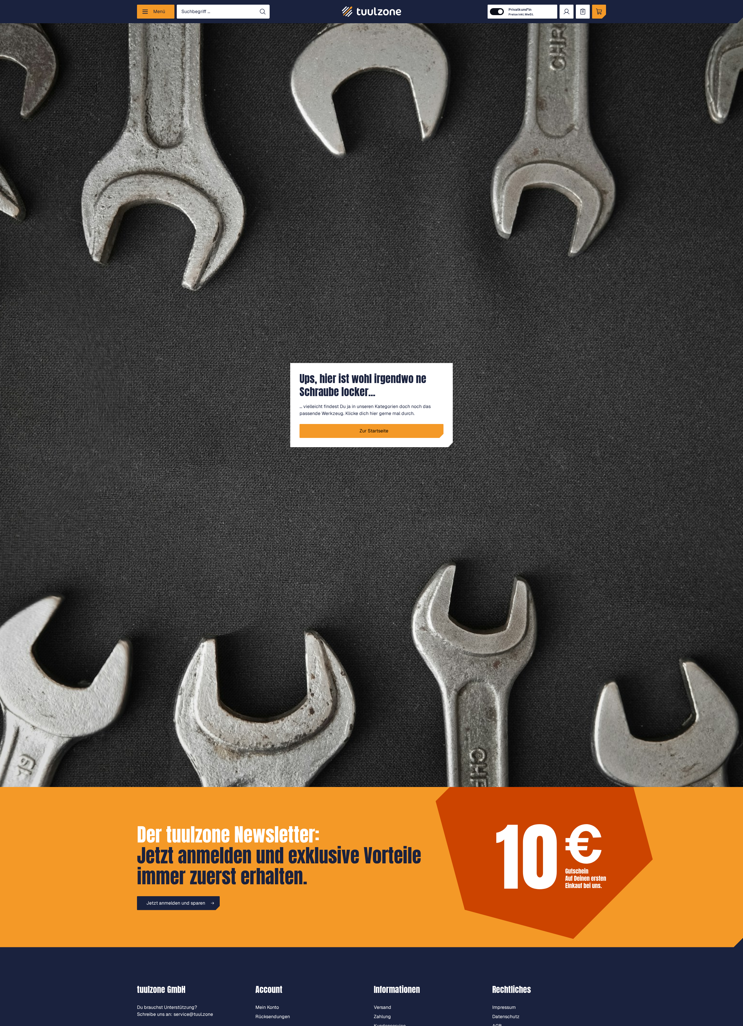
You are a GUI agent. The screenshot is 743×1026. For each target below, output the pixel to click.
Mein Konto (267, 1007)
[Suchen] (263, 12)
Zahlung (382, 1017)
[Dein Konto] (567, 12)
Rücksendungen (272, 1017)
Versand (382, 1007)
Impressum (504, 1007)
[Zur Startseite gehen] (371, 11)
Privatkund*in (520, 11)
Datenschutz (506, 1017)
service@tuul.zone (193, 1014)
